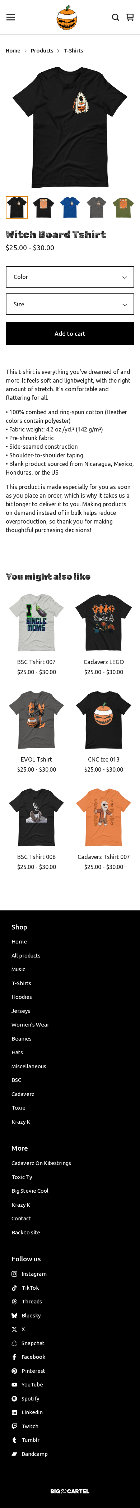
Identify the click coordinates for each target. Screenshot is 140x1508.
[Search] (115, 17)
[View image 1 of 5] (17, 207)
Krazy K (20, 1122)
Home (13, 50)
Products (42, 50)
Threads (32, 1301)
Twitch (30, 1426)
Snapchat (33, 1343)
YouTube (32, 1384)
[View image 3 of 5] (70, 207)
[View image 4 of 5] (96, 207)
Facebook (33, 1357)
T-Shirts (73, 50)
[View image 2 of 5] (43, 207)
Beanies (21, 1039)
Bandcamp (35, 1454)
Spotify (30, 1398)
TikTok (30, 1288)
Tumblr (30, 1440)
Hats (17, 1052)
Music (18, 969)
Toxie (18, 1108)
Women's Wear (30, 1025)
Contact (21, 1218)
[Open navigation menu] (10, 17)
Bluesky (31, 1315)
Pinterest (33, 1371)
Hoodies (21, 997)
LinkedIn (32, 1412)
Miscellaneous (28, 1066)
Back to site (25, 1232)
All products (26, 955)
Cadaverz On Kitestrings (41, 1163)
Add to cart (70, 333)
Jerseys (20, 1011)
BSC (16, 1080)
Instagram (34, 1274)
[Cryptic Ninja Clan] (67, 17)
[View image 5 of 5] (123, 207)
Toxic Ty (21, 1177)
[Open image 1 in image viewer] (70, 127)
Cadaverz (22, 1094)
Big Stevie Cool (29, 1191)
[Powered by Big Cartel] (70, 1491)
